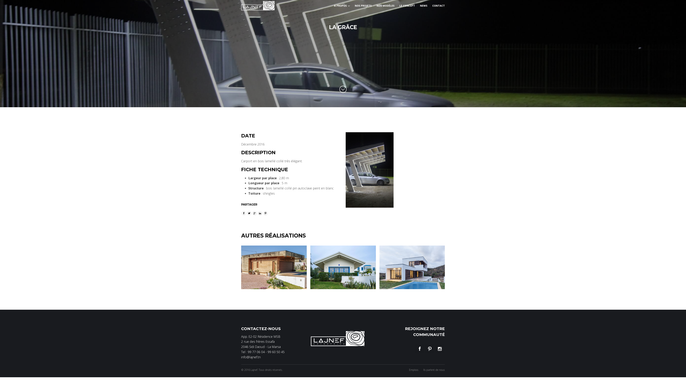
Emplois (413, 370)
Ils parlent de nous (434, 370)
